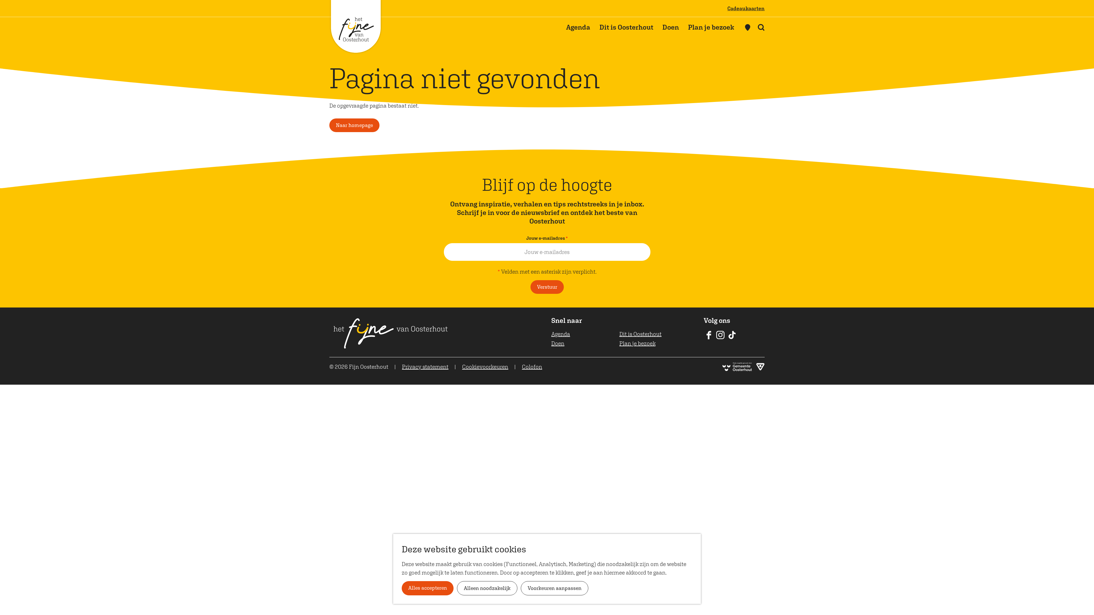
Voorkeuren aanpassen (554, 588)
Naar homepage (354, 125)
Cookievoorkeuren (485, 366)
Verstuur (547, 287)
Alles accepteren (427, 588)
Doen (557, 343)
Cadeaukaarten (746, 8)
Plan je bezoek (637, 343)
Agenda (560, 334)
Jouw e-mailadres (548, 238)
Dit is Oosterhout (640, 334)
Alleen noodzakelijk (487, 588)
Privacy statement (425, 366)
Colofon (532, 366)
